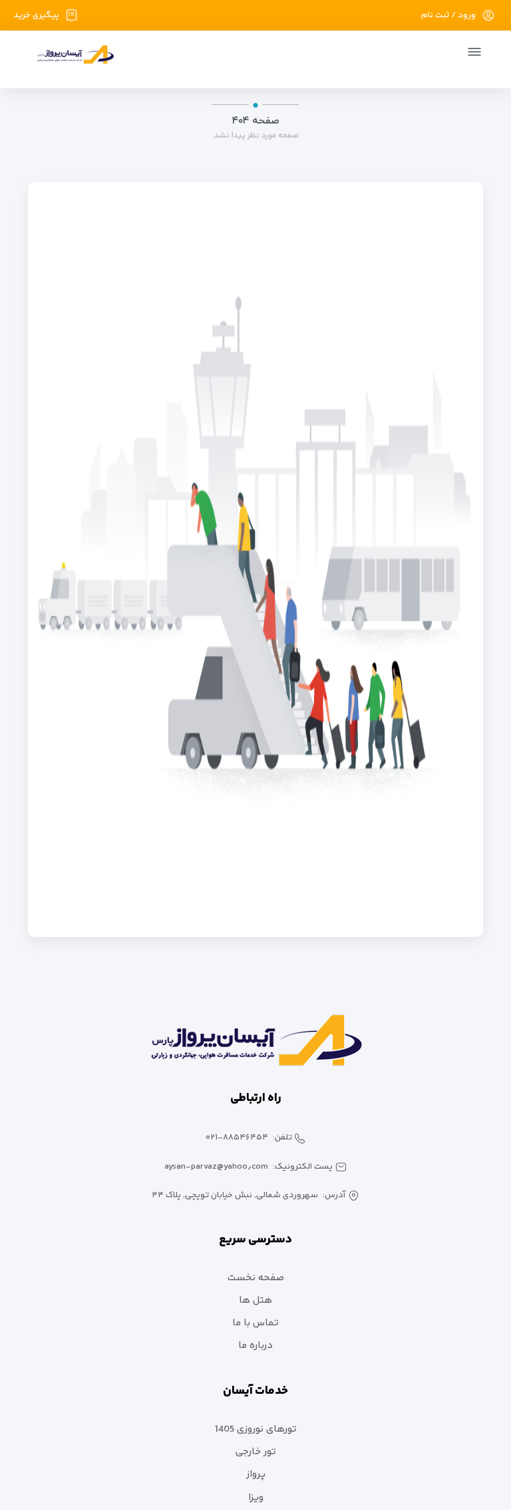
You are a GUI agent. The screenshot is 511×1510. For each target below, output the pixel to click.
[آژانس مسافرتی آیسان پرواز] (70, 57)
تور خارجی (256, 1452)
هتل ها (255, 1300)
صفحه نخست (256, 1278)
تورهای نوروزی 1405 (256, 1429)
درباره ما (255, 1345)
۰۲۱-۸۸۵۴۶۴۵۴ (237, 1137)
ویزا (255, 1497)
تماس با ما (255, 1323)
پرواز (255, 1474)
